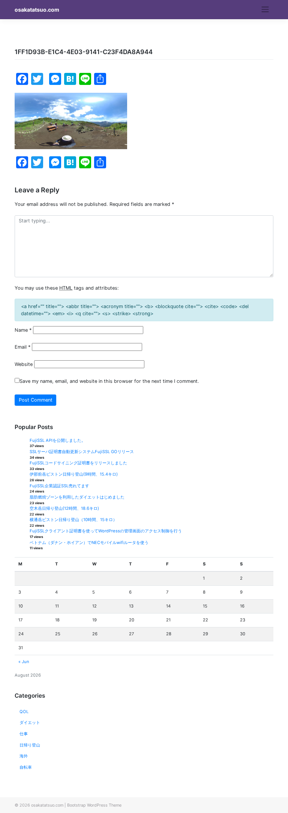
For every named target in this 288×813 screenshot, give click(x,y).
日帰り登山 (30, 745)
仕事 (24, 733)
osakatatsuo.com (37, 9)
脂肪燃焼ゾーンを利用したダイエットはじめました (77, 497)
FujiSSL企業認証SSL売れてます (59, 485)
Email (22, 347)
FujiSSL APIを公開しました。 (58, 440)
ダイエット (30, 722)
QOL (24, 711)
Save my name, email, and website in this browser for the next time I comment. (109, 381)
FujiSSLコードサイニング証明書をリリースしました (78, 462)
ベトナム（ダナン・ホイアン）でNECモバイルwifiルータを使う (89, 542)
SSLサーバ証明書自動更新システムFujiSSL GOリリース (82, 451)
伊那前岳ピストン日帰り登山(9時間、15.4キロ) (74, 474)
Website (24, 364)
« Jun (23, 661)
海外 (24, 756)
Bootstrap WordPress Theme (94, 805)
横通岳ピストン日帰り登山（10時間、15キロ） (73, 519)
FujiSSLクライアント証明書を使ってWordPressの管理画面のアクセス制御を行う (106, 530)
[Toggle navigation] (265, 9)
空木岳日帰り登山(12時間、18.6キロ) (64, 508)
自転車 (26, 767)
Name (23, 330)
